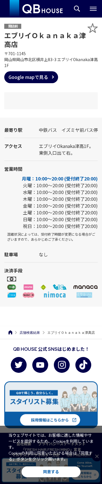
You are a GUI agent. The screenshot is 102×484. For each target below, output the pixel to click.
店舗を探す (77, 9)
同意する (51, 471)
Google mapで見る (28, 77)
